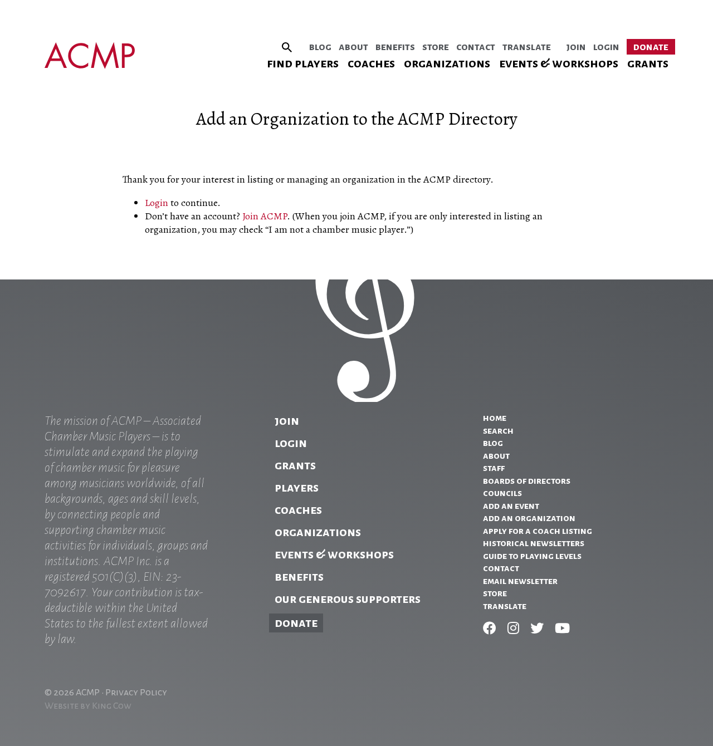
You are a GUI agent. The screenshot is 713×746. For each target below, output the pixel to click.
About (353, 46)
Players (297, 487)
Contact (475, 46)
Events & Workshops (558, 63)
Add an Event (511, 506)
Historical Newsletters (533, 543)
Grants (647, 63)
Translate (526, 46)
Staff (494, 468)
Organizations (447, 63)
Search (498, 431)
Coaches (371, 63)
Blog (320, 46)
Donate (650, 46)
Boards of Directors (526, 481)
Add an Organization (529, 518)
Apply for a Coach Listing (537, 531)
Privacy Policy (136, 693)
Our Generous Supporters (348, 599)
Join (576, 46)
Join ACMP (264, 216)
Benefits (395, 46)
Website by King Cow (88, 706)
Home (494, 418)
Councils (502, 493)
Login (606, 46)
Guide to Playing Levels (532, 556)
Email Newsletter (520, 581)
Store (435, 46)
